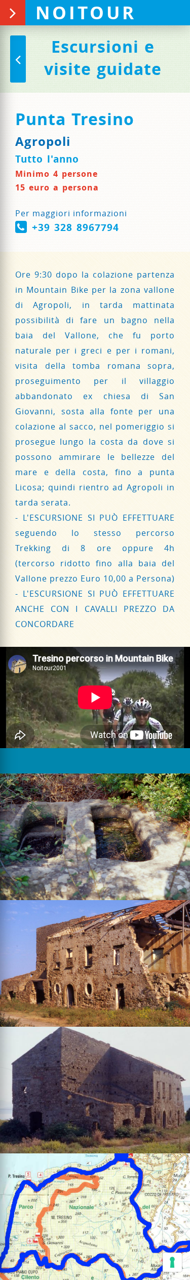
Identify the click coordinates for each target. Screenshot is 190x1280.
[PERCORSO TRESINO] (95, 1216)
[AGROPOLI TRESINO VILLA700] (95, 1090)
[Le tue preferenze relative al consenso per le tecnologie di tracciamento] (172, 1262)
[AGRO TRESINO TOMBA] (95, 836)
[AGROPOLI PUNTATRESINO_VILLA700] (95, 963)
